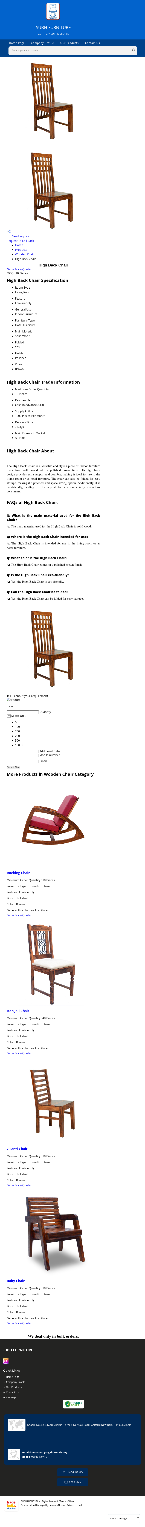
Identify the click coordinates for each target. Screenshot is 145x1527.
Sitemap (11, 1397)
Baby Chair (16, 1281)
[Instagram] (5, 1363)
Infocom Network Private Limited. (66, 1505)
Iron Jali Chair (18, 1011)
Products (21, 250)
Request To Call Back (20, 241)
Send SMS (75, 1481)
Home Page (17, 43)
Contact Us (92, 43)
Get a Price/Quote (19, 269)
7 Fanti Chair (17, 1149)
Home (19, 245)
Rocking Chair (18, 873)
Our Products (69, 43)
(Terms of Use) (66, 1501)
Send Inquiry (20, 236)
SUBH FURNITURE (53, 30)
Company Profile (42, 43)
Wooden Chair (24, 254)
